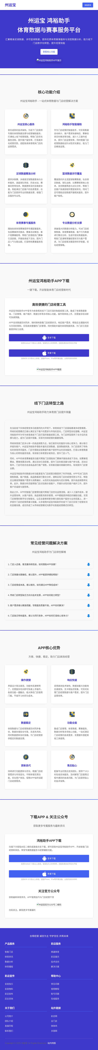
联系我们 (9, 1031)
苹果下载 (51, 353)
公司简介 (9, 1016)
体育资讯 (9, 957)
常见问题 (55, 984)
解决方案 (55, 967)
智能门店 (9, 952)
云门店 (54, 1021)
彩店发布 (9, 994)
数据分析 (9, 962)
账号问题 (55, 994)
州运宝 (10, 5)
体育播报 (9, 967)
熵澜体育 (55, 952)
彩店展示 (55, 957)
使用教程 (55, 989)
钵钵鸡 (54, 1026)
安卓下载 (51, 338)
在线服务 (55, 999)
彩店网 (54, 1016)
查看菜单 (87, 5)
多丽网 (54, 1031)
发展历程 (9, 1026)
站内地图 (52, 1043)
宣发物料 (9, 989)
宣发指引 (9, 984)
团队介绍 (9, 1021)
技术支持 (55, 962)
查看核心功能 (49, 52)
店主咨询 (9, 999)
